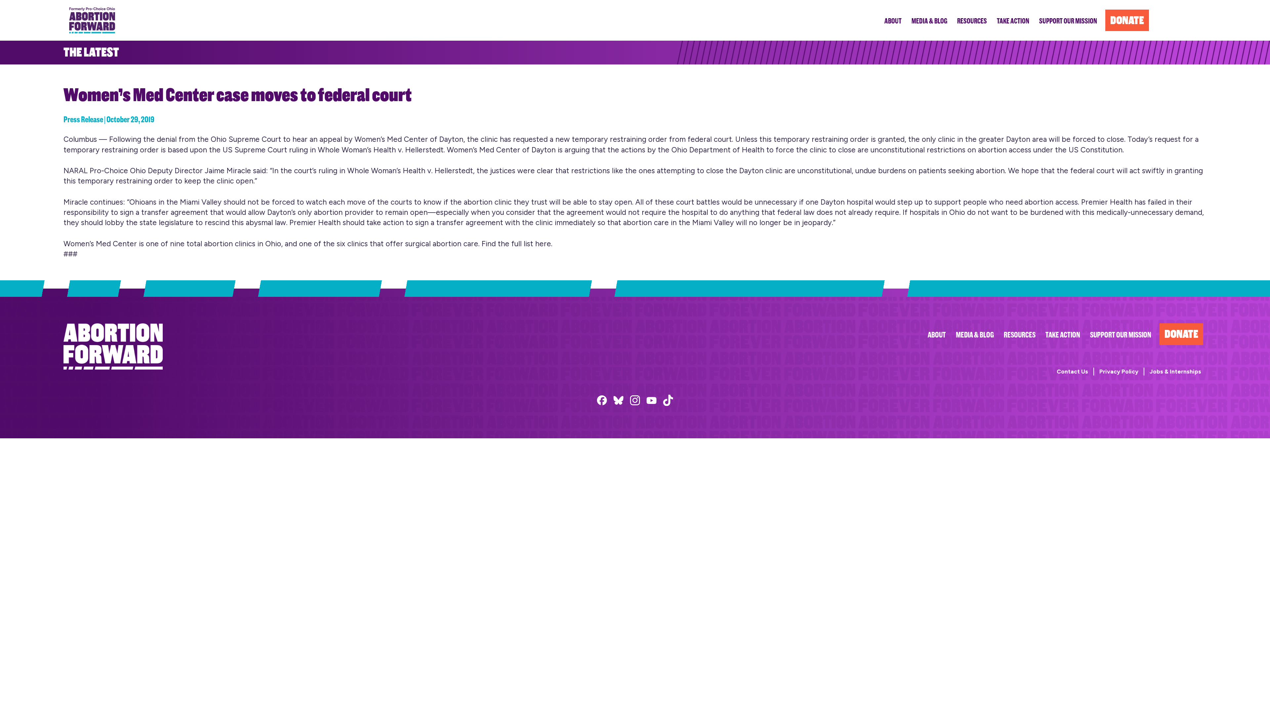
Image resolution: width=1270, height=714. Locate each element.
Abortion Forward (92, 20)
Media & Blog (975, 335)
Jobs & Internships (1175, 371)
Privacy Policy (1118, 371)
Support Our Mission (1120, 335)
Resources (1020, 335)
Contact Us (1072, 371)
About (937, 335)
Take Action (1062, 335)
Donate (1181, 334)
